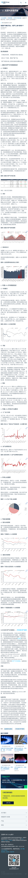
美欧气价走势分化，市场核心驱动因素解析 (20, 749)
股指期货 (12, 874)
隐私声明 (12, 851)
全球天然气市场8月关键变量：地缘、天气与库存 (7, 749)
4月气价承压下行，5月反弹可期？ (20, 768)
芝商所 (19, 638)
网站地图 (3, 851)
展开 (26, 874)
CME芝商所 (3, 18)
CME (22, 839)
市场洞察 (10, 18)
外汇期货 (16, 874)
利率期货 (20, 874)
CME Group (8, 834)
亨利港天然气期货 (22, 630)
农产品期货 (3, 874)
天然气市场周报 (16, 661)
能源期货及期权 (8, 729)
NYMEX (6, 840)
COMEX (10, 840)
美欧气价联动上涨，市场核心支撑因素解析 (7, 768)
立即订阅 (8, 802)
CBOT (2, 840)
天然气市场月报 (17, 18)
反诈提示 (7, 851)
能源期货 (8, 874)
